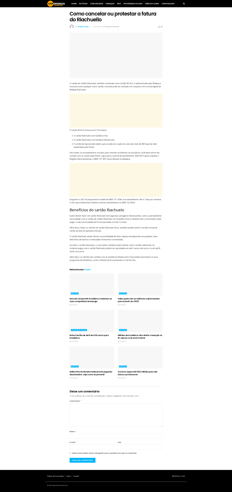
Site (119, 442)
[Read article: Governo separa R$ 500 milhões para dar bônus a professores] (140, 357)
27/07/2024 (97, 26)
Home (73, 3)
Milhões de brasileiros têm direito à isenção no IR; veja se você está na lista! (140, 336)
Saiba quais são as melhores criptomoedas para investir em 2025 (139, 300)
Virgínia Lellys (83, 26)
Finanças (110, 3)
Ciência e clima (152, 3)
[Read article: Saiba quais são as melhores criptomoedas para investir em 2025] (140, 284)
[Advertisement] (116, 111)
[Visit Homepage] (56, 3)
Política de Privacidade (55, 476)
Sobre (68, 476)
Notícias (83, 3)
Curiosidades (96, 3)
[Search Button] (184, 3)
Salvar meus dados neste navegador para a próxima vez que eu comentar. (104, 453)
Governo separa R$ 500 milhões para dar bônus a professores (138, 373)
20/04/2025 (122, 378)
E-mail (73, 442)
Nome (73, 431)
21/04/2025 (74, 341)
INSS (119, 3)
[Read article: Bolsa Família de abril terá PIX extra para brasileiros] (92, 321)
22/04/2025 (74, 305)
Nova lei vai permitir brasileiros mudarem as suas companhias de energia (91, 300)
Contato (76, 476)
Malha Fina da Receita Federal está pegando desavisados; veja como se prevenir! (91, 373)
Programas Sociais (133, 3)
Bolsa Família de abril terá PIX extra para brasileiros (89, 336)
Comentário (76, 401)
